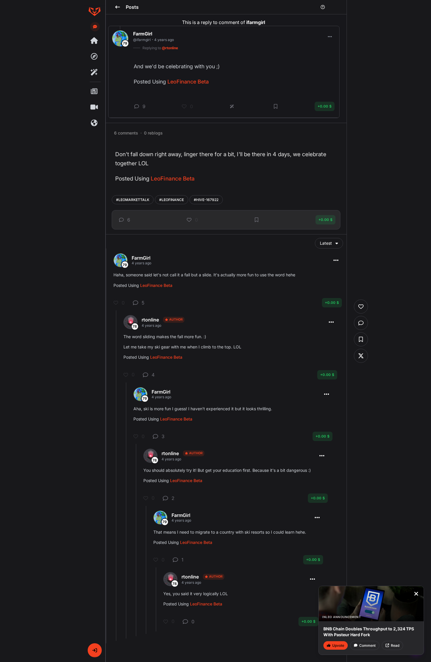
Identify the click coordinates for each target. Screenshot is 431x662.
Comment (367, 645)
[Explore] (94, 57)
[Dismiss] (416, 593)
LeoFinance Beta (173, 178)
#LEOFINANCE (171, 200)
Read (395, 645)
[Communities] (94, 123)
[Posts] (94, 91)
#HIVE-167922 (206, 200)
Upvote (338, 645)
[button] (95, 650)
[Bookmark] (256, 219)
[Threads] (94, 41)
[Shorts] (94, 107)
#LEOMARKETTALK (132, 200)
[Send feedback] (95, 26)
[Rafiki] (94, 72)
